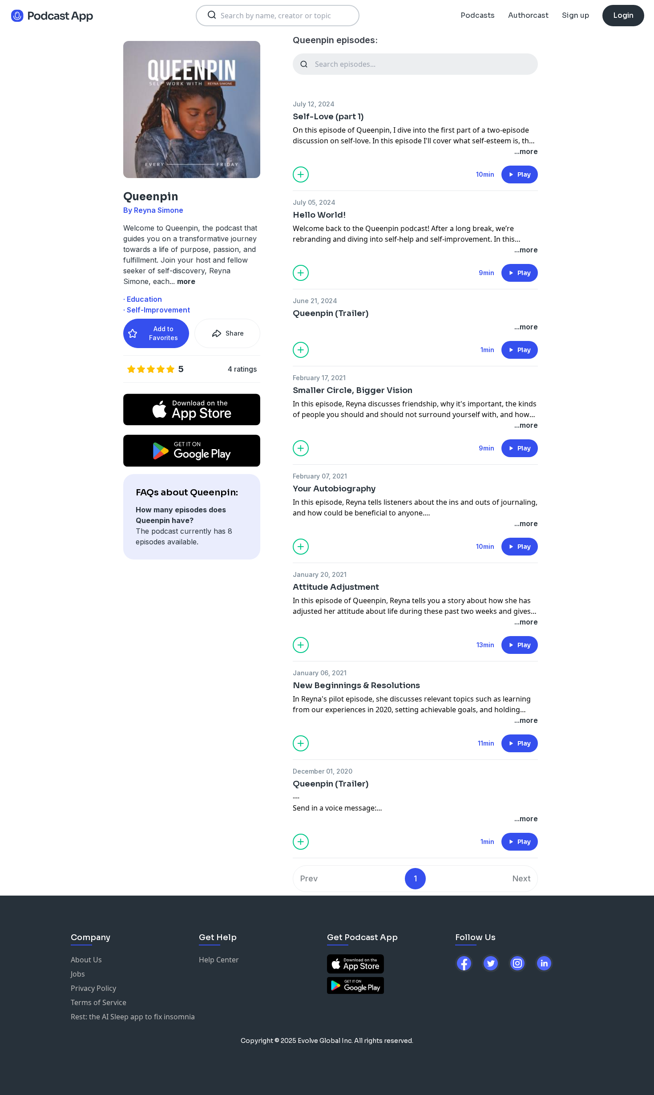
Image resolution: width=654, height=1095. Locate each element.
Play (524, 174)
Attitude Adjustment (336, 587)
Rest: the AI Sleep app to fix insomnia (133, 1017)
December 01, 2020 (322, 771)
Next (522, 878)
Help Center (219, 960)
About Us (86, 960)
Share (235, 333)
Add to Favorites (163, 333)
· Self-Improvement (156, 309)
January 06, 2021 (320, 673)
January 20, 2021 (320, 574)
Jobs (78, 974)
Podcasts (477, 15)
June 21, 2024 (315, 300)
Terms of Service (98, 1002)
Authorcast (528, 15)
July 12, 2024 (314, 104)
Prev (309, 878)
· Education (142, 299)
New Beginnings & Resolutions (356, 685)
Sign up (575, 15)
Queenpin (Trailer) (331, 313)
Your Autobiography (334, 489)
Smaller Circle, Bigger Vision (352, 390)
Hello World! (319, 215)
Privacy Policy (93, 988)
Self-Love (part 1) (328, 117)
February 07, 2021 (320, 476)
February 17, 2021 (319, 377)
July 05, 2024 (314, 202)
